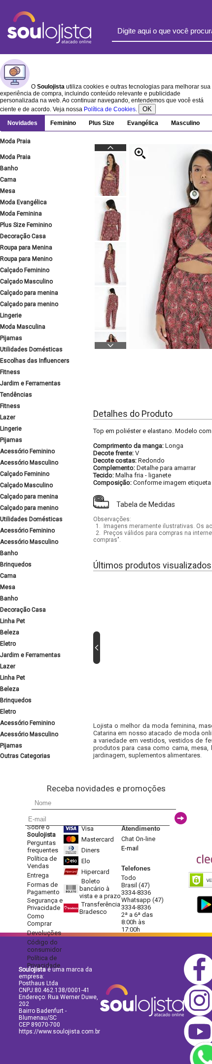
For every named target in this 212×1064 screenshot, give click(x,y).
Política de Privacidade (43, 961)
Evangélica (142, 123)
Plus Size (101, 123)
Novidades (22, 123)
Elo (85, 861)
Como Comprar (39, 919)
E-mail (130, 848)
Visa (87, 828)
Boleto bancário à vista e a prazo (100, 888)
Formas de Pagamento (43, 888)
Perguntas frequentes (42, 846)
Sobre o (41, 830)
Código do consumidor (44, 946)
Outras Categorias (25, 755)
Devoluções (44, 933)
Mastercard (97, 839)
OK (147, 109)
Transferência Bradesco (99, 908)
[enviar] (181, 818)
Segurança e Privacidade (45, 904)
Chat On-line (138, 839)
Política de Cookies (110, 109)
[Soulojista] (49, 41)
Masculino (185, 123)
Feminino (63, 123)
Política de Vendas (42, 862)
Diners (90, 850)
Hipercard (95, 872)
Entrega (38, 875)
